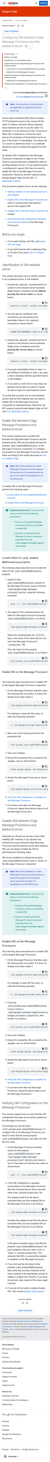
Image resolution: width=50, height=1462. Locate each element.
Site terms (15, 1449)
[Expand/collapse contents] (16, 54)
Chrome (5, 1426)
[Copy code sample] (46, 302)
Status (5, 1381)
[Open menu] (4, 3)
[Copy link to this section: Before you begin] (27, 234)
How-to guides (21, 20)
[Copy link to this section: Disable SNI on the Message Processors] (18, 946)
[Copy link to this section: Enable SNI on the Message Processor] (4, 676)
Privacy (5, 1449)
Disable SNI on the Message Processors (26, 211)
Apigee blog (7, 1404)
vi (42, 713)
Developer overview (10, 1396)
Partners (5, 1357)
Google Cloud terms (30, 1449)
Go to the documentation (30, 97)
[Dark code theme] (43, 302)
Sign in (43, 3)
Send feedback (11, 31)
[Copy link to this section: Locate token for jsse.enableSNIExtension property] (32, 562)
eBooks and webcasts (11, 1362)
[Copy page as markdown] (26, 46)
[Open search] (36, 3)
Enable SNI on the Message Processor (25, 503)
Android (5, 1421)
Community (7, 1372)
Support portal (8, 1385)
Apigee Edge (9, 11)
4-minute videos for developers (15, 1400)
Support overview (9, 1377)
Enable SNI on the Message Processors (26, 199)
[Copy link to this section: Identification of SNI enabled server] (13, 269)
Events (5, 1353)
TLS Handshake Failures (18, 411)
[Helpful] (19, 26)
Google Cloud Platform (11, 1434)
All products (7, 1438)
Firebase (5, 1430)
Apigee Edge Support (34, 1291)
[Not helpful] (23, 26)
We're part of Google (10, 1349)
